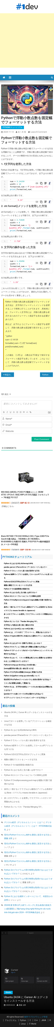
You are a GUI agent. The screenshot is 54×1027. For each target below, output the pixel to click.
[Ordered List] (17, 412)
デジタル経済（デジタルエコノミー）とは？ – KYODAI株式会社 (28, 826)
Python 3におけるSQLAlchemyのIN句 (18, 563)
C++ (36, 1020)
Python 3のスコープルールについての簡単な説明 (22, 596)
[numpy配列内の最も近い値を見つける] (18, 668)
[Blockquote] (23, 412)
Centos (28, 992)
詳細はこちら (7, 506)
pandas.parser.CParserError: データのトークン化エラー (25, 567)
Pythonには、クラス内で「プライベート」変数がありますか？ (27, 632)
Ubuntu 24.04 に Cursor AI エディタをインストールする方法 (28, 714)
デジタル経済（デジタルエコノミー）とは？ (23, 822)
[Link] (30, 412)
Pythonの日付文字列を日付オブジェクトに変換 (21, 582)
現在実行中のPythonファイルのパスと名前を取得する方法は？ (27, 679)
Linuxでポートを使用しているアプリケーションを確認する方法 (27, 723)
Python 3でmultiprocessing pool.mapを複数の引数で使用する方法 (28, 782)
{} (34, 412)
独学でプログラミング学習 (35, 1017)
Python (23, 1020)
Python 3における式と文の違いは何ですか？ (20, 592)
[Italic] (7, 412)
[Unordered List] (20, 412)
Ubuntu (38, 992)
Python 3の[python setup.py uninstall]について (22, 676)
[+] (36, 412)
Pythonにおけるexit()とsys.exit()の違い (19, 629)
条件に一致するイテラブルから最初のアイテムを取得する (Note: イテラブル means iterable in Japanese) (28, 791)
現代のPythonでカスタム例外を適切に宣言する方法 (26, 835)
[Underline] (10, 412)
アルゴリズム (10, 1020)
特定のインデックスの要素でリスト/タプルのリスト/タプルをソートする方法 (9, 375)
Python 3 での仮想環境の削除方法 (16, 589)
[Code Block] (27, 412)
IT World (32, 1024)
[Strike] (13, 412)
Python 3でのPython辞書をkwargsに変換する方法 (23, 672)
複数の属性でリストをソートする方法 (18, 585)
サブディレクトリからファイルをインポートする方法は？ (25, 698)
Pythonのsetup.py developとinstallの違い (20, 665)
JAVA (43, 1020)
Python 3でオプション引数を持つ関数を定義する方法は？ (25, 647)
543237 (15, 503)
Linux (23, 1024)
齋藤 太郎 (8, 838)
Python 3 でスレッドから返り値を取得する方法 (21, 571)
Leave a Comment (39, 132)
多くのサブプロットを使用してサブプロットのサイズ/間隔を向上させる (28, 800)
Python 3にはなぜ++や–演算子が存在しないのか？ (23, 643)
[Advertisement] (27, 40)
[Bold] (3, 412)
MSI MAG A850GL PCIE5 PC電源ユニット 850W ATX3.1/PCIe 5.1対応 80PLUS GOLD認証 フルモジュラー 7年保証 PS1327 (25, 495)
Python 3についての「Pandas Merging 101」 (21, 621)
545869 (15, 550)
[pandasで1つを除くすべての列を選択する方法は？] (23, 694)
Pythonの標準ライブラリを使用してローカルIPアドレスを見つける (28, 747)
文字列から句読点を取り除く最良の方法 (19, 625)
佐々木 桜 (22, 132)
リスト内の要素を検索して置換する (17, 683)
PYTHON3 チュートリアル (12, 127)
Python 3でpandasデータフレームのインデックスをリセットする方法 (47, 375)
